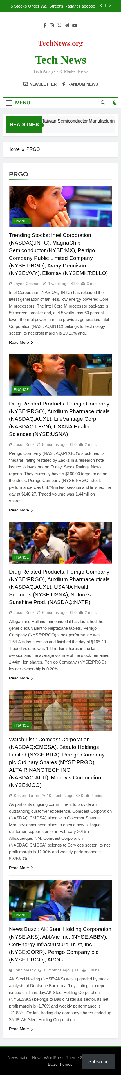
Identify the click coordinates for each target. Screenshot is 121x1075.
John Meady (25, 970)
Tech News (60, 59)
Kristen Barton (26, 795)
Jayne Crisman (27, 283)
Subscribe (98, 1061)
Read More (19, 342)
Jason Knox (24, 444)
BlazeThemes (60, 1064)
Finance (21, 221)
